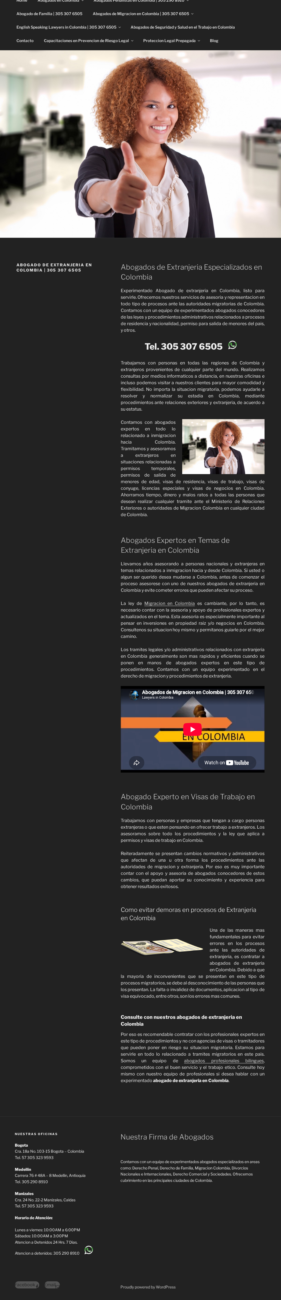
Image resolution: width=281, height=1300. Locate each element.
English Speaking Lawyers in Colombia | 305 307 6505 (66, 27)
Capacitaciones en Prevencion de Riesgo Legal (86, 40)
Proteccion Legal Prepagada (169, 40)
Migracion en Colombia (169, 603)
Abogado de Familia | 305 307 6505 (49, 13)
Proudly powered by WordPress (148, 1287)
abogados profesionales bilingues (224, 1060)
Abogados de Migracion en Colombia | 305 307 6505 (141, 13)
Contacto (24, 40)
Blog (214, 40)
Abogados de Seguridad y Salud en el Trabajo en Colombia (183, 27)
